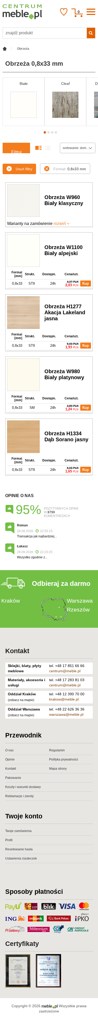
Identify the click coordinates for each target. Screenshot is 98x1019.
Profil (9, 840)
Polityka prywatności (63, 759)
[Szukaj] (91, 33)
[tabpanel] (23, 102)
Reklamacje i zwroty (19, 796)
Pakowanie (13, 778)
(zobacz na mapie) (21, 700)
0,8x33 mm (69, 169)
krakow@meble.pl (64, 699)
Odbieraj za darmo (61, 583)
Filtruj (16, 151)
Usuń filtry (24, 169)
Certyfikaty (22, 943)
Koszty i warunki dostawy (23, 787)
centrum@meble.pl (64, 671)
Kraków (10, 601)
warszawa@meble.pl (66, 714)
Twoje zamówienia (18, 831)
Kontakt (17, 650)
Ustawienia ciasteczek (21, 858)
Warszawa (80, 601)
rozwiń (60, 223)
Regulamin (57, 750)
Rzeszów (78, 610)
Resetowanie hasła (19, 849)
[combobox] (77, 148)
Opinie (10, 759)
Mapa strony (58, 768)
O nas (9, 750)
